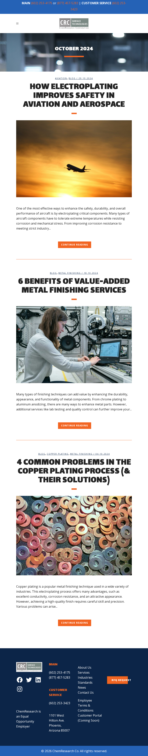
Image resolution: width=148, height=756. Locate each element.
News (82, 687)
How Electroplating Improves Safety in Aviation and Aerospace (74, 96)
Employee (85, 700)
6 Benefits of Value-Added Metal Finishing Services (74, 286)
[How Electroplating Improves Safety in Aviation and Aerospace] (74, 158)
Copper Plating (58, 454)
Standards (85, 682)
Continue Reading (74, 244)
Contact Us (86, 692)
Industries (85, 677)
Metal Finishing (69, 273)
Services (84, 672)
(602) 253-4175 (41, 3)
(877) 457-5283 (67, 3)
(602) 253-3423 (59, 703)
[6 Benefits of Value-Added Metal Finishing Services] (74, 344)
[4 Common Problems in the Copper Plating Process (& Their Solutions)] (74, 535)
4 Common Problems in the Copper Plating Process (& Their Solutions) (74, 471)
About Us (84, 667)
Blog (72, 78)
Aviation (61, 78)
